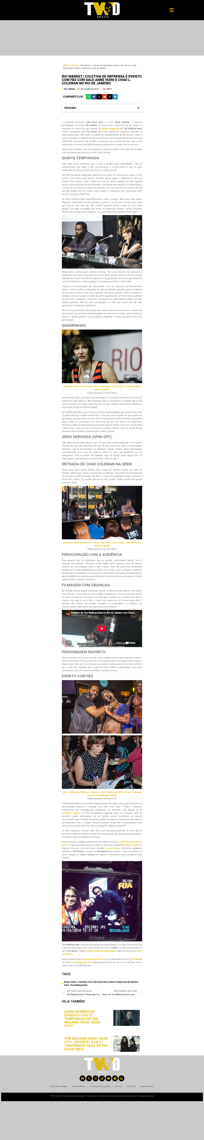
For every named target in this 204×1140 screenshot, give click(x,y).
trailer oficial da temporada (101, 951)
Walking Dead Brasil (93, 959)
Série (66, 985)
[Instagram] (95, 1078)
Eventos (75, 65)
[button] (88, 96)
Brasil (67, 982)
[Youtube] (108, 1078)
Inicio (65, 792)
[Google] (121, 1078)
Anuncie (118, 1086)
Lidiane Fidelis (131, 845)
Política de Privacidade (100, 1086)
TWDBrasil (137, 959)
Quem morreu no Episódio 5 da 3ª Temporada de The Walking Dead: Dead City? (82, 1019)
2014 (96, 386)
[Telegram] (115, 1078)
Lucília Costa (125, 842)
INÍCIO (66, 65)
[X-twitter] (89, 1078)
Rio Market (133, 982)
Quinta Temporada (118, 982)
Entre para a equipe (58, 1086)
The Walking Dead (78, 985)
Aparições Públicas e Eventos (77, 386)
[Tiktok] (102, 1078)
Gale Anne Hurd (100, 982)
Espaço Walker (78, 1086)
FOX (90, 982)
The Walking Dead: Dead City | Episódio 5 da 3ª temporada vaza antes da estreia (86, 1043)
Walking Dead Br (82, 962)
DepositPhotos (147, 1086)
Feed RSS (131, 1086)
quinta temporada (110, 128)
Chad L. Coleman (78, 982)
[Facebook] (82, 1078)
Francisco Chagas (71, 813)
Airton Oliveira (113, 848)
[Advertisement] (102, 37)
